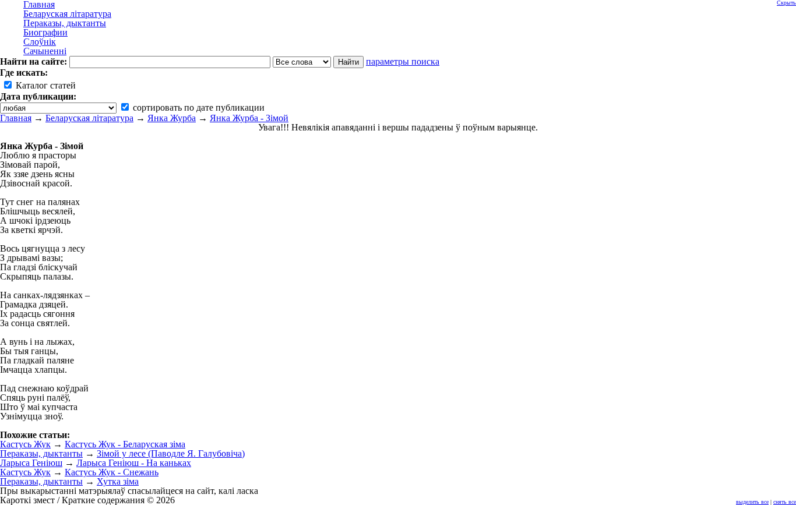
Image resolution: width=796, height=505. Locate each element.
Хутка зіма (118, 481)
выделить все (752, 502)
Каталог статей (44, 85)
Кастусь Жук (25, 444)
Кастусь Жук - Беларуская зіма (125, 444)
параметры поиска (402, 61)
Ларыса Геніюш (31, 463)
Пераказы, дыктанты (41, 453)
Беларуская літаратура (89, 118)
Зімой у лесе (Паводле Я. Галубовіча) (171, 453)
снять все (784, 502)
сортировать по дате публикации (198, 107)
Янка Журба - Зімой (249, 118)
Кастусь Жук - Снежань (112, 472)
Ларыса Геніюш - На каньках (133, 463)
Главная (15, 118)
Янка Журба (171, 118)
